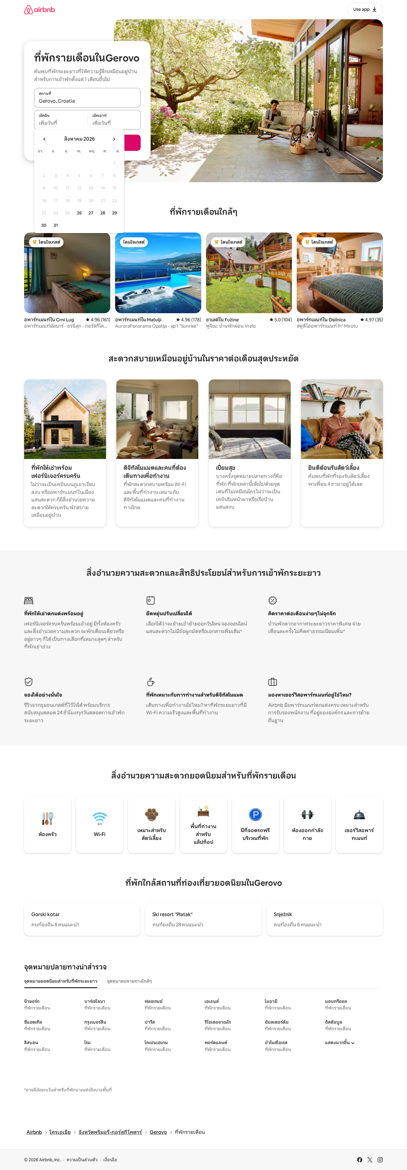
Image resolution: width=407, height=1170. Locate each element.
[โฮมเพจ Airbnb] (39, 9)
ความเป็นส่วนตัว (82, 1159)
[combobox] (87, 101)
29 (114, 213)
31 (56, 225)
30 (43, 225)
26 (79, 213)
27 (91, 213)
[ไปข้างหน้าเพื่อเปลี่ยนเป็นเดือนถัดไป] (114, 139)
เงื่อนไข (110, 1159)
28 (102, 213)
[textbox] (61, 123)
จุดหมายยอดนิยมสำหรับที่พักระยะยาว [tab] (60, 981)
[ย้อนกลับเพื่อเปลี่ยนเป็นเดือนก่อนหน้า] (44, 139)
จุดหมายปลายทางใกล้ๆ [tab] (129, 981)
